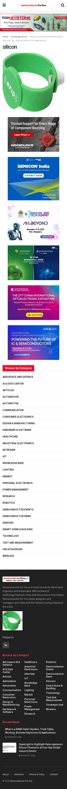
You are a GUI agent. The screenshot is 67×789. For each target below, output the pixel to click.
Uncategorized (13, 549)
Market (8, 476)
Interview (9, 450)
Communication (13, 410)
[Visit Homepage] (33, 5)
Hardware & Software (17, 430)
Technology (11, 536)
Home (5, 37)
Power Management (16, 489)
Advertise (19, 774)
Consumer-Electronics (18, 416)
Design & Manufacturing (19, 423)
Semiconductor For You (21, 781)
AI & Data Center (13, 383)
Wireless (8, 556)
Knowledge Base (19, 37)
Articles (8, 390)
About (6, 774)
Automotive (11, 403)
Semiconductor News (17, 516)
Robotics (9, 502)
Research (9, 496)
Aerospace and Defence (18, 377)
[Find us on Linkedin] (6, 645)
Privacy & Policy (36, 774)
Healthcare (10, 436)
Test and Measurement (18, 542)
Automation (11, 396)
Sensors (8, 522)
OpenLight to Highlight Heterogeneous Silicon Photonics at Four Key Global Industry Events (41, 747)
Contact (54, 774)
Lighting (8, 469)
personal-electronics (18, 483)
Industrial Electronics (18, 443)
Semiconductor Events (18, 509)
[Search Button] (62, 5)
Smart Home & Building (18, 529)
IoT (5, 456)
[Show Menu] (4, 5)
